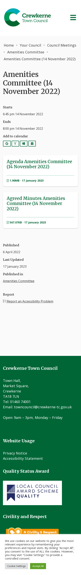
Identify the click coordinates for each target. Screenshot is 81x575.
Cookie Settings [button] (16, 566)
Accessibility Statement (23, 458)
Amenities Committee (18, 281)
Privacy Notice (15, 453)
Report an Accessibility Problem (29, 301)
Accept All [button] (38, 566)
